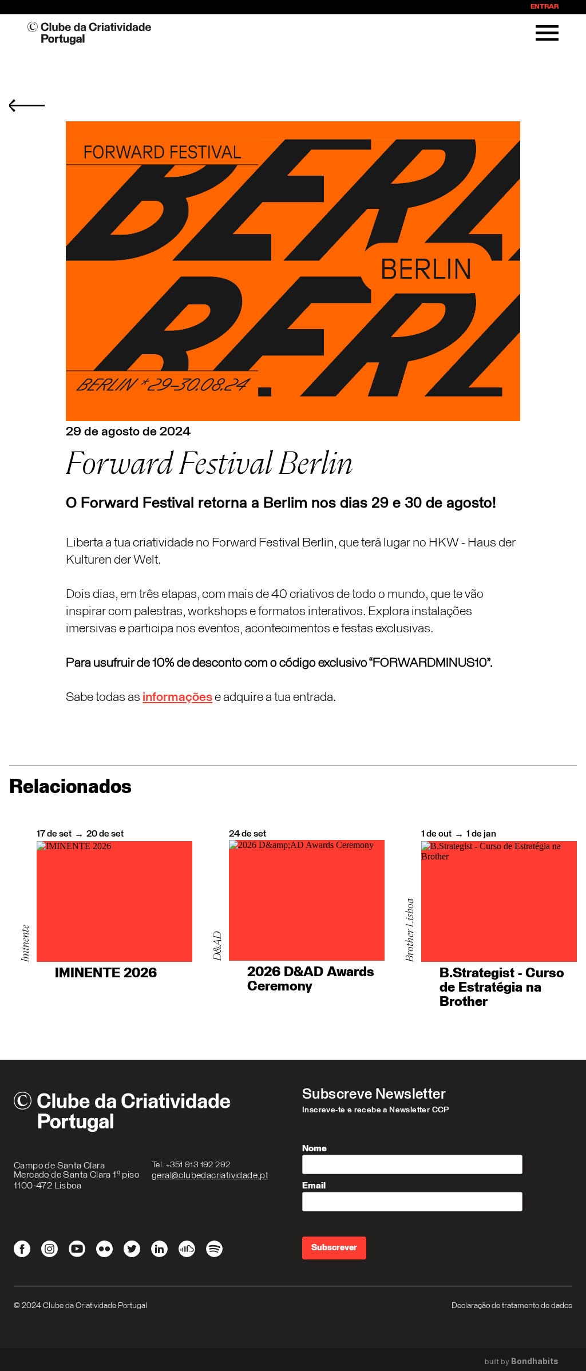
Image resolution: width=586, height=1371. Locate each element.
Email (314, 1185)
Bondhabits (535, 1361)
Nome (314, 1148)
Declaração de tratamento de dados (512, 1306)
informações (177, 697)
